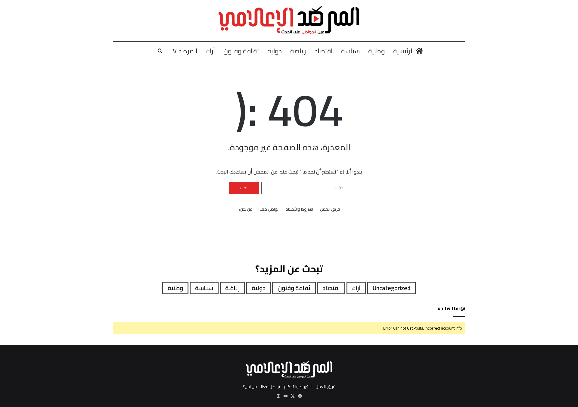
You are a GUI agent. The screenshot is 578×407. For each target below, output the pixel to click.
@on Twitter (451, 308)
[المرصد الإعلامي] (289, 20)
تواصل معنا (268, 209)
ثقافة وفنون (241, 51)
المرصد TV (183, 51)
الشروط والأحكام (299, 209)
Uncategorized (391, 287)
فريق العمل (330, 209)
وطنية (376, 51)
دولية (274, 51)
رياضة (298, 51)
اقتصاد (323, 51)
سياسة (350, 51)
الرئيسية (404, 51)
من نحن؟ (245, 209)
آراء (210, 51)
